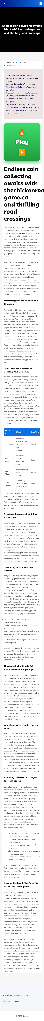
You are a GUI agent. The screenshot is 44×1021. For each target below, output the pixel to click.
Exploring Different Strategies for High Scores (22, 107)
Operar (4, 3)
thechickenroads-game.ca (13, 233)
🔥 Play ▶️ (22, 142)
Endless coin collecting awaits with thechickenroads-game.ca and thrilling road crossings (22, 78)
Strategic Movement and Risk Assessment (21, 93)
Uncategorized (11, 65)
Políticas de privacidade (10, 1001)
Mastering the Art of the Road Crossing (20, 84)
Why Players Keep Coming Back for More (21, 104)
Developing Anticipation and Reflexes (20, 96)
